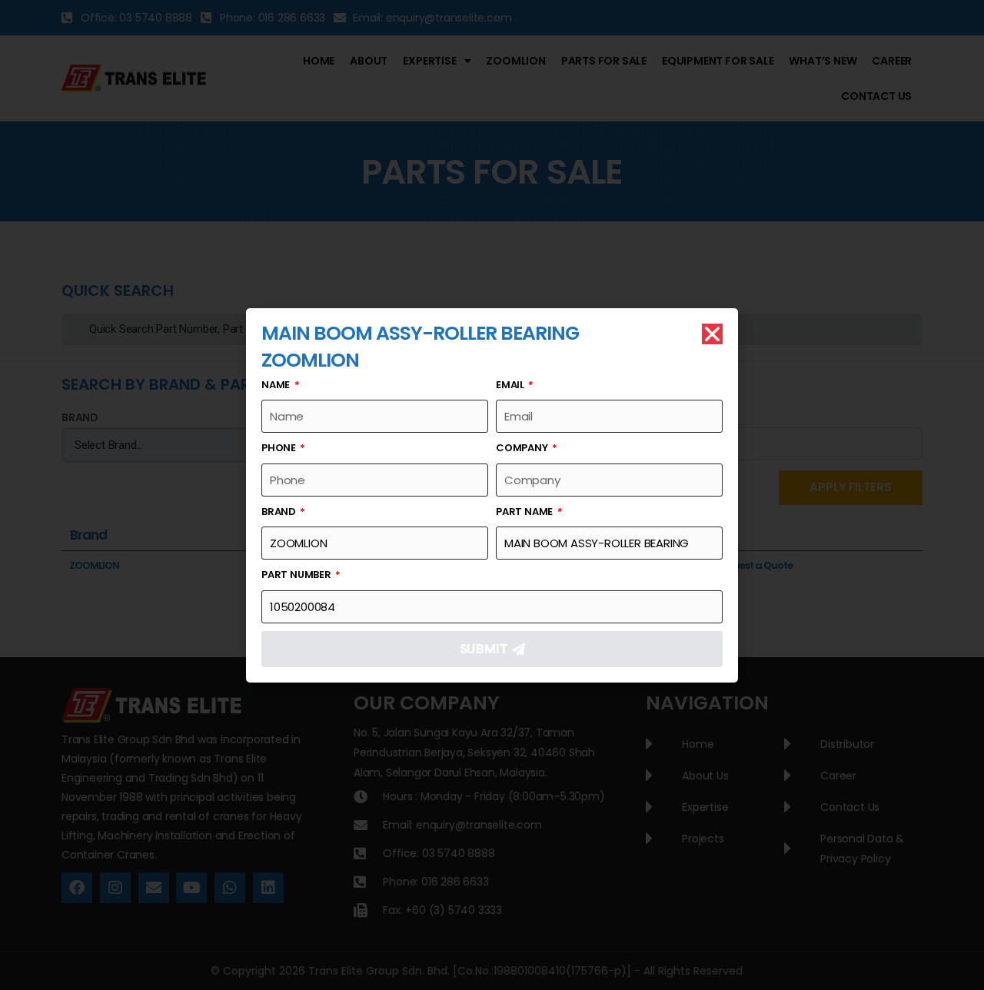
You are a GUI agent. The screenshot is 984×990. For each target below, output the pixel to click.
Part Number (297, 574)
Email (511, 384)
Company (523, 447)
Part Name (525, 511)
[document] (492, 495)
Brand (279, 511)
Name (276, 384)
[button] (712, 334)
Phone (279, 447)
